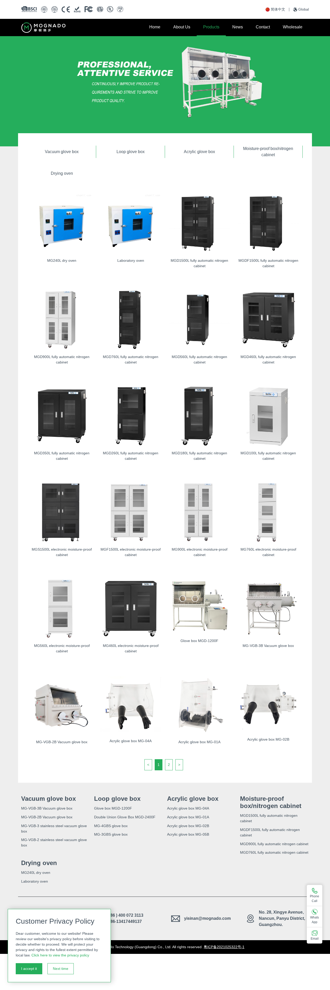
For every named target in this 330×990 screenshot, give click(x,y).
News (237, 27)
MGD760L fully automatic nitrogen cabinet (274, 852)
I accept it (29, 969)
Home (154, 27)
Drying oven (62, 173)
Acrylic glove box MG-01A (188, 817)
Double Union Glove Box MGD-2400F (124, 817)
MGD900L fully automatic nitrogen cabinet (274, 844)
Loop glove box (131, 151)
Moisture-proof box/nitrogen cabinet (268, 151)
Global (303, 9)
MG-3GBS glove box (111, 834)
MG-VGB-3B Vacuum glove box (46, 808)
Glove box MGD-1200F (113, 808)
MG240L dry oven (35, 872)
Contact (263, 27)
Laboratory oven (34, 881)
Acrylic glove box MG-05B (188, 834)
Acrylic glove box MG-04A (188, 808)
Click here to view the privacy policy (60, 955)
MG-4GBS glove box (111, 826)
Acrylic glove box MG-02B (188, 826)
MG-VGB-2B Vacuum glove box (46, 817)
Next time (60, 969)
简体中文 (278, 9)
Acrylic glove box (199, 151)
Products (211, 27)
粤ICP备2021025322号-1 (224, 947)
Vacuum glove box (62, 151)
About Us (181, 27)
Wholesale (292, 27)
